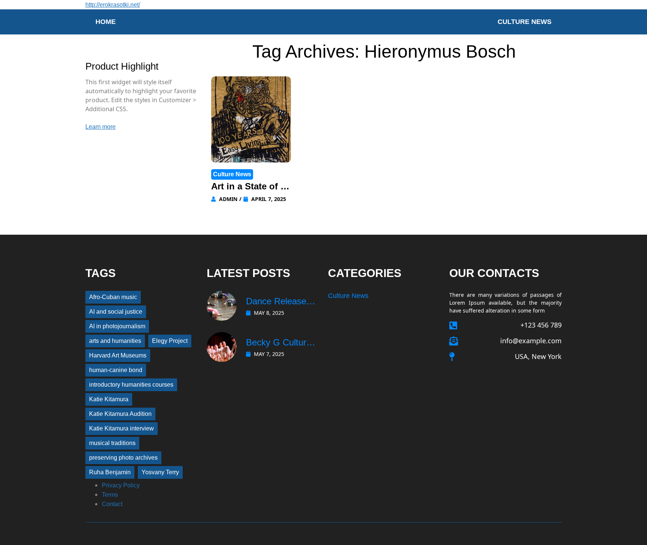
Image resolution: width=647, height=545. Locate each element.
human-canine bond (115, 370)
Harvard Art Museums (117, 355)
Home (105, 21)
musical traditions (112, 443)
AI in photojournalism (117, 326)
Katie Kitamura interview (121, 428)
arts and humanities (115, 341)
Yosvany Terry (160, 472)
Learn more (100, 127)
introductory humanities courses (131, 384)
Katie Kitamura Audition (120, 414)
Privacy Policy (121, 485)
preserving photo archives (123, 457)
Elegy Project (170, 341)
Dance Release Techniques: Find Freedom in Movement (279, 302)
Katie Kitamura (108, 399)
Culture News (525, 21)
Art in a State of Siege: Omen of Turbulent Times (251, 187)
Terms (110, 494)
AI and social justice (115, 311)
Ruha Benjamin (110, 472)
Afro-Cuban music (113, 297)
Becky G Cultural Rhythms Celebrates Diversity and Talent (279, 343)
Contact (112, 504)
